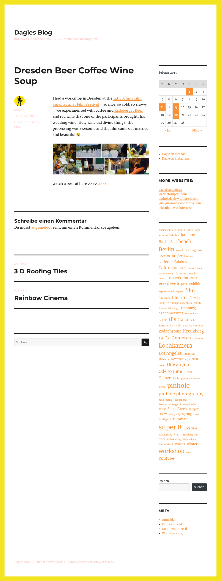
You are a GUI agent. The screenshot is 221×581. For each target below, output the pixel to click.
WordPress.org (172, 533)
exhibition (197, 284)
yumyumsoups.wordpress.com (180, 203)
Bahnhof (174, 235)
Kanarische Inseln (170, 325)
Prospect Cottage (168, 404)
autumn (163, 235)
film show (164, 297)
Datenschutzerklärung (49, 562)
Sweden (190, 428)
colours (170, 273)
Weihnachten (189, 439)
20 (176, 115)
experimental (166, 291)
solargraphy (174, 414)
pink (161, 399)
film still (180, 297)
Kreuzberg (193, 331)
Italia (183, 319)
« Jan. (168, 130)
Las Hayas (196, 338)
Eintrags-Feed (172, 524)
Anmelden (169, 520)
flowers (194, 298)
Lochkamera (175, 345)
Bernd (179, 250)
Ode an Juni (179, 364)
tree (196, 435)
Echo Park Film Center (182, 278)
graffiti (197, 303)
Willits (180, 444)
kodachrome (170, 331)
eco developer (173, 283)
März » (197, 130)
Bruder (177, 256)
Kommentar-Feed (174, 529)
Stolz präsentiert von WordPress (91, 562)
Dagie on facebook (174, 154)
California (169, 267)
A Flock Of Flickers (184, 230)
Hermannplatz (192, 313)
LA (161, 338)
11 (162, 107)
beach (184, 241)
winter (192, 444)
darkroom (181, 273)
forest (162, 303)
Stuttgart (165, 419)
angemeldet (41, 227)
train (178, 434)
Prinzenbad (180, 399)
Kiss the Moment (193, 325)
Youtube (166, 458)
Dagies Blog (33, 32)
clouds (199, 268)
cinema (190, 268)
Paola (176, 378)
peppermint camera (190, 378)
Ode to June (170, 371)
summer (180, 419)
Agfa (197, 230)
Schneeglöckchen (188, 404)
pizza (169, 399)
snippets (194, 409)
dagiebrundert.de (170, 190)
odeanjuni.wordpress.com (176, 208)
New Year (177, 359)
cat (182, 268)
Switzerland (165, 434)
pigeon (162, 387)
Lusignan (189, 353)
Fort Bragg (172, 302)
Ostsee (165, 377)
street (196, 414)
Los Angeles (170, 353)
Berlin (166, 249)
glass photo (186, 303)
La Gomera (176, 337)
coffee (162, 273)
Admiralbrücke (166, 230)
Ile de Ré (163, 320)
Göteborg (173, 308)
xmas (189, 452)
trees (162, 439)
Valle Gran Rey (174, 439)
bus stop (188, 256)
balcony (188, 235)
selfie (162, 409)
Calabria (180, 262)
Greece (162, 308)
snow (163, 414)
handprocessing (171, 313)
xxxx (102, 183)
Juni (192, 320)
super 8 (170, 427)
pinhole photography (181, 393)
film (190, 291)
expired (179, 291)
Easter (162, 278)
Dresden (193, 273)
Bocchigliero (193, 250)
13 (176, 107)
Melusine (164, 359)
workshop (171, 451)
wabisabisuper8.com (173, 194)
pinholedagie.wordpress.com (179, 199)
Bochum (164, 256)
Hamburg (187, 308)
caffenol (166, 262)
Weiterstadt (166, 444)
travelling (188, 435)
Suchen (164, 481)
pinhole (178, 385)
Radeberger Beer (128, 110)
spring (187, 414)
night (187, 359)
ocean (162, 365)
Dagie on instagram (175, 158)
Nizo (195, 359)
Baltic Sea (168, 241)
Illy (172, 319)
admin (19, 110)
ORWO (188, 372)
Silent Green (177, 409)
